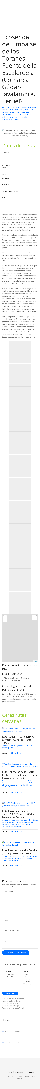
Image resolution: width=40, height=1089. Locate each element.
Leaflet (35, 661)
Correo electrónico (10, 931)
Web (5, 941)
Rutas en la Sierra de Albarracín (13, 999)
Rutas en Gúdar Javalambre (11, 1001)
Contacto (30, 1072)
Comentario (8, 892)
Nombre (6, 920)
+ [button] (5, 617)
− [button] (5, 620)
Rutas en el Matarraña (10, 1003)
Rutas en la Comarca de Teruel (13, 1008)
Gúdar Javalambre (16, 753)
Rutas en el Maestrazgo (10, 1006)
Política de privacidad (14, 1072)
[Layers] (34, 617)
